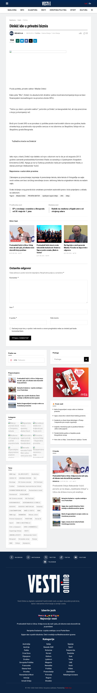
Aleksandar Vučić (30, 535)
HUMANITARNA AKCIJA (17, 490)
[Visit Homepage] (46, 3)
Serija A (38, 519)
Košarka (39, 506)
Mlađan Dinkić (20, 196)
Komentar (14, 278)
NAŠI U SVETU (29, 510)
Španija (70, 644)
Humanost (13, 494)
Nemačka (48, 665)
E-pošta (13, 318)
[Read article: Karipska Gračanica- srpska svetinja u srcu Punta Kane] (12, 389)
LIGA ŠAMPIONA (15, 510)
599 (48, 255)
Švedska (70, 653)
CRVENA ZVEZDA (25, 478)
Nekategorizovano (70, 675)
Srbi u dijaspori (15, 527)
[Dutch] (41, 616)
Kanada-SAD (48, 647)
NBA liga (12, 515)
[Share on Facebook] (26, 41)
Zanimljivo (70, 672)
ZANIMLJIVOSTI (15, 535)
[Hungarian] (49, 616)
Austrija (26, 647)
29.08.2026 (14, 253)
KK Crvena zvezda (15, 498)
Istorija (26, 678)
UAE (70, 662)
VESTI (26, 531)
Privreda (48, 675)
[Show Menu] (7, 3)
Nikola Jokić (33, 515)
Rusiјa (34, 539)
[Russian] (54, 616)
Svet (70, 656)
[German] (47, 616)
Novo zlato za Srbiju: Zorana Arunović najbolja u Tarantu (70, 439)
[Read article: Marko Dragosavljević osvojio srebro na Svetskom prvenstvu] (12, 405)
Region (48, 678)
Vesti (43, 10)
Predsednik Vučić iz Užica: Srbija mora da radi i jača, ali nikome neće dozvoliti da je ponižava (21, 247)
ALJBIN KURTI (24, 474)
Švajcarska (70, 650)
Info (22, 10)
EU (35, 478)
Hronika (26, 672)
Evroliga (12, 482)
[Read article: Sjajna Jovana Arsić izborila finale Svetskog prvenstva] (56, 523)
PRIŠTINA (28, 519)
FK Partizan (38, 482)
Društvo (26, 659)
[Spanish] (58, 616)
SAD (10, 543)
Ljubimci (48, 659)
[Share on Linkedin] (35, 41)
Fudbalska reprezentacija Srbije (29, 486)
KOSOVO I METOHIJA (26, 506)
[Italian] (52, 616)
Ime (11, 307)
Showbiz (48, 681)
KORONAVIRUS (14, 502)
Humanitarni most (35, 490)
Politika (25, 20)
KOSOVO (12, 506)
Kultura (83, 10)
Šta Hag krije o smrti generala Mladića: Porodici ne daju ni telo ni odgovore (76, 247)
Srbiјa (67, 196)
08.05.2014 (30, 33)
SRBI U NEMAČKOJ (30, 527)
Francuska (26, 665)
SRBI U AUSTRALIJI (23, 523)
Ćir (90, 3)
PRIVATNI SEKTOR (34, 196)
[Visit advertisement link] (70, 382)
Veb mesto (54, 318)
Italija (48, 644)
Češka (26, 650)
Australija (35, 474)
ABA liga (12, 474)
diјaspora (26, 543)
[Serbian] (56, 616)
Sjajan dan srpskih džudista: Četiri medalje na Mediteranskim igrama (48, 635)
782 (75, 253)
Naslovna (12, 10)
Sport (73, 10)
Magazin (48, 662)
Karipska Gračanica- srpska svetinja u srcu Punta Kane (48, 631)
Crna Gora (26, 653)
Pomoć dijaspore (15, 519)
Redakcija (19, 33)
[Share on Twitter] (31, 41)
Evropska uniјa (24, 539)
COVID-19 (12, 478)
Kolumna (48, 650)
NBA (38, 510)
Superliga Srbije (15, 531)
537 (21, 253)
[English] (43, 616)
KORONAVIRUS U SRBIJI (31, 502)
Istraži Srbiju (26, 681)
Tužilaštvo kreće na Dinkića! (24, 141)
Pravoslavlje (48, 672)
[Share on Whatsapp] (18, 41)
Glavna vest (15, 240)
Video (70, 669)
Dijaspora (32, 10)
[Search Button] (86, 359)
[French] (45, 616)
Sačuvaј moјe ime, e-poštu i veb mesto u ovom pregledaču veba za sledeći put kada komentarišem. (44, 330)
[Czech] (39, 616)
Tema (70, 659)
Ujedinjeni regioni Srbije (50, 196)
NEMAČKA (22, 515)
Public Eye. (68, 688)
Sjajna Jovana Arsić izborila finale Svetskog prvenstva (70, 416)
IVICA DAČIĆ (24, 494)
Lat (86, 3)
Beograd (12, 539)
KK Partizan (29, 498)
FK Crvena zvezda (24, 482)
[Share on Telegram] (22, 41)
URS (61, 196)
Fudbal (11, 486)
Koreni (48, 653)
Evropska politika (58, 10)
